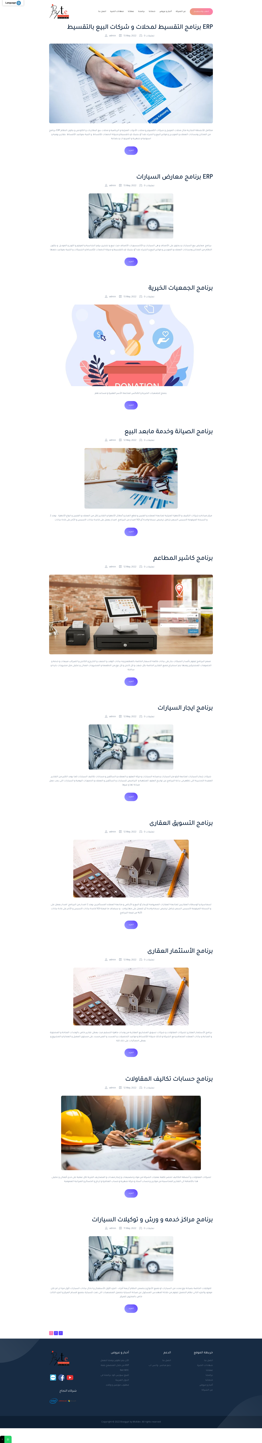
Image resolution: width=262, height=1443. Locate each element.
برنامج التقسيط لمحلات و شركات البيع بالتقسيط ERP (140, 27)
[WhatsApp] (8, 1439)
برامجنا (141, 12)
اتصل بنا (102, 12)
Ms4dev (137, 1422)
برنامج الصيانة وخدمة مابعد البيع (169, 432)
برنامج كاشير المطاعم (183, 558)
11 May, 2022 (130, 1228)
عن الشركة (181, 12)
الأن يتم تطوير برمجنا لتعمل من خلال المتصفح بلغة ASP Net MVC (114, 1365)
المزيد (131, 151)
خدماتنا (152, 12)
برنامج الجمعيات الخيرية (181, 288)
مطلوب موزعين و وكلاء (117, 1385)
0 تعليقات (148, 36)
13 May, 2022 (130, 36)
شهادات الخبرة (117, 12)
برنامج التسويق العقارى (181, 824)
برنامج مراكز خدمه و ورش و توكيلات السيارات (152, 1220)
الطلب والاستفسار (201, 12)
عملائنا (131, 12)
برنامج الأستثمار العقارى (180, 951)
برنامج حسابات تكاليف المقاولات (169, 1079)
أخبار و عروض (165, 12)
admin (112, 36)
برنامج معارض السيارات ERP (174, 177)
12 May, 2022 (130, 440)
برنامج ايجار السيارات (185, 708)
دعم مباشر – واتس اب (160, 1365)
